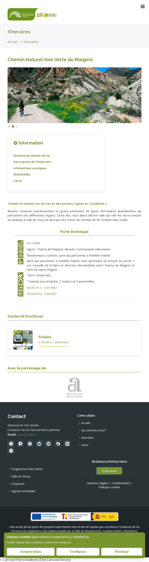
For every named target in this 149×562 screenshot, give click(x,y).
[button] (9, 126)
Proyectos (17, 483)
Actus (84, 445)
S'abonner (109, 471)
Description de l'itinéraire (32, 162)
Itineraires (30, 42)
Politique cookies (109, 487)
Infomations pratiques (30, 168)
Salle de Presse (20, 476)
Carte (17, 181)
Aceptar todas (30, 551)
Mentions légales (97, 483)
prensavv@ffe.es (27, 434)
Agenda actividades (23, 491)
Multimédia (21, 174)
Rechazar (122, 551)
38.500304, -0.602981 (42, 294)
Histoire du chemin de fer (31, 155)
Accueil (12, 42)
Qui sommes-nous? (93, 430)
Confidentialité (121, 483)
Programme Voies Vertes (27, 469)
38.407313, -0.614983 (42, 287)
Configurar (78, 551)
